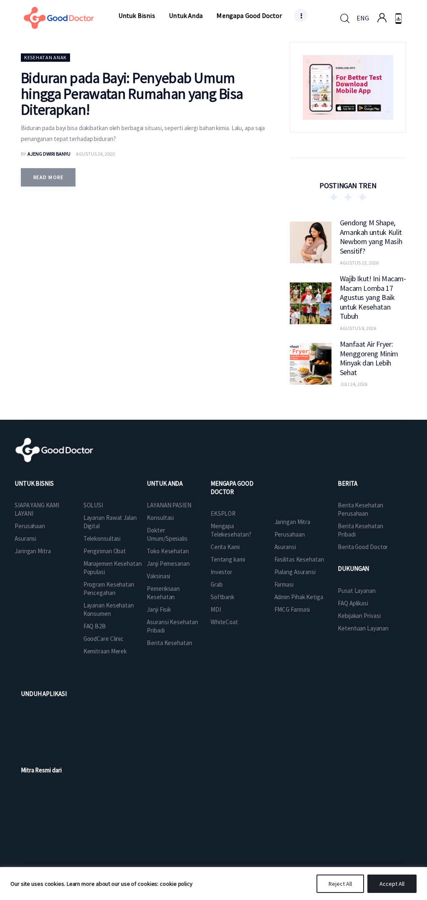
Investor (221, 572)
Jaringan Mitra (33, 551)
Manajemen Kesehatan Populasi (112, 568)
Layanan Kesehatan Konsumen (108, 609)
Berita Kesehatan (169, 643)
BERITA (347, 483)
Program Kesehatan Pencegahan (108, 588)
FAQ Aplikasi (353, 603)
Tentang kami (228, 559)
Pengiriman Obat (104, 551)
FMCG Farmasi (292, 609)
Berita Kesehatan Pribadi (360, 530)
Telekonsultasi (102, 538)
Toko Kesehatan (168, 551)
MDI (216, 609)
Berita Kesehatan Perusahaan (360, 509)
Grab (217, 584)
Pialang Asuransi (295, 572)
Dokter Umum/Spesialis (167, 534)
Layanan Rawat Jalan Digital (110, 522)
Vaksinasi (158, 576)
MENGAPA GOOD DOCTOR (232, 487)
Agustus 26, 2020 (95, 154)
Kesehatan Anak (45, 57)
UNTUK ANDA (165, 483)
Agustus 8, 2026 (358, 328)
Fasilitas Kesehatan (299, 559)
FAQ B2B (94, 626)
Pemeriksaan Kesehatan (163, 593)
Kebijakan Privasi (359, 616)
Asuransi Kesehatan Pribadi (172, 626)
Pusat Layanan (357, 591)
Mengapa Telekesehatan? (231, 530)
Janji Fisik (159, 609)
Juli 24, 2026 (353, 384)
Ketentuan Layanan (363, 628)
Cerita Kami (225, 547)
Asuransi (25, 538)
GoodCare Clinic (103, 639)
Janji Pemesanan (168, 563)
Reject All (340, 883)
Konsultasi (160, 518)
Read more (48, 177)
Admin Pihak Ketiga (298, 597)
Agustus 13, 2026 (359, 263)
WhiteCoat (224, 622)
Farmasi (284, 584)
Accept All (391, 883)
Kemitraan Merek (105, 651)
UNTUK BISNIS (34, 483)
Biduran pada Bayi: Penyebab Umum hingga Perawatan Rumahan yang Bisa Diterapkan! (132, 94)
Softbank (222, 597)
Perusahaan (30, 526)
